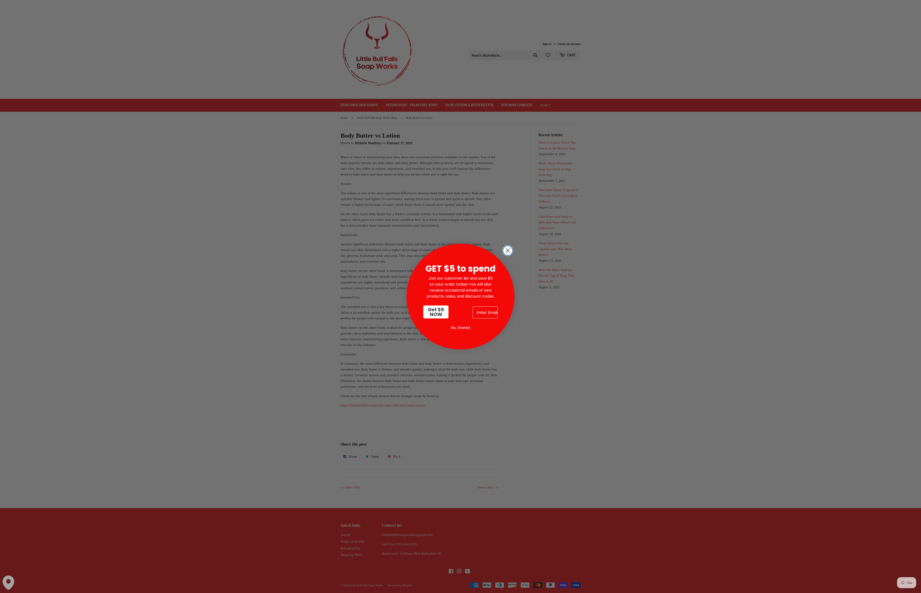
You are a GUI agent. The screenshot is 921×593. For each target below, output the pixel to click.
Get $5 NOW (436, 312)
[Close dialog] (508, 250)
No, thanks (460, 327)
